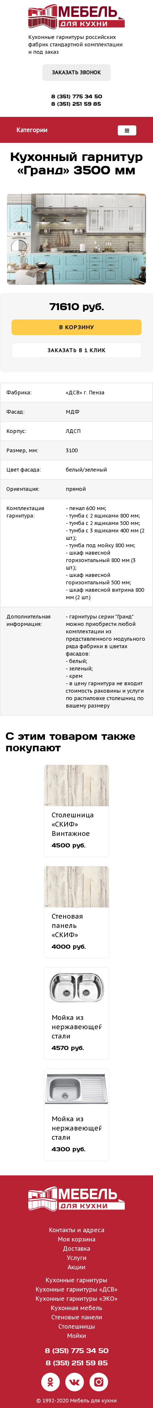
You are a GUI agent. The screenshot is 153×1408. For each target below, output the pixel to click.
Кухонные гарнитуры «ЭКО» (76, 1298)
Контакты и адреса (76, 1230)
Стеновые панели (76, 1317)
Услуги (77, 1257)
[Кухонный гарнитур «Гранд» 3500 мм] (76, 239)
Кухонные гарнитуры (76, 1280)
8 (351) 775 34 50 (76, 96)
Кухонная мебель (76, 1308)
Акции (76, 1267)
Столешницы (76, 1326)
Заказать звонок (76, 72)
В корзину (76, 327)
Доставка (76, 1248)
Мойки (76, 1335)
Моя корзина (76, 1239)
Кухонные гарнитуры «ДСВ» (76, 1289)
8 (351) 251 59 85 (76, 104)
